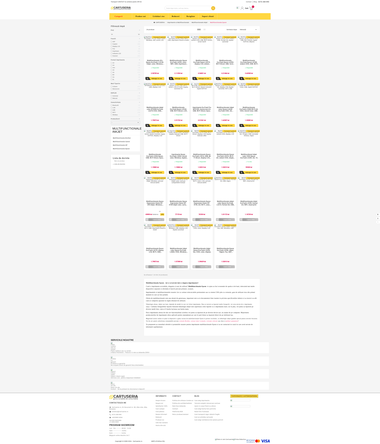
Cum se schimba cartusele (203, 417)
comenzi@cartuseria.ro (120, 411)
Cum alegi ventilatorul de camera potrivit (208, 420)
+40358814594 (117, 417)
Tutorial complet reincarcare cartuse (207, 403)
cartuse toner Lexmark (198, 321)
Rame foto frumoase (201, 411)
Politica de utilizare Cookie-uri (182, 400)
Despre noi (159, 403)
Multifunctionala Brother (122, 138)
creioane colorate (212, 321)
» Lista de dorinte (119, 164)
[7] (155, 211)
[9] (157, 211)
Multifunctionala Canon (121, 141)
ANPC (153, 441)
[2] (153, 70)
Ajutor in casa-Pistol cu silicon (205, 406)
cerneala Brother (184, 321)
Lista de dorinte (121, 158)
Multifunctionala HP (120, 145)
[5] (158, 70)
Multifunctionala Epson (121, 148)
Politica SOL (160, 441)
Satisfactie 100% (161, 406)
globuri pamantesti (232, 321)
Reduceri (159, 417)
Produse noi (160, 420)
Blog (255, 2)
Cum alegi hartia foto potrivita (205, 409)
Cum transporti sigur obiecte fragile (207, 414)
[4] (156, 70)
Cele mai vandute (162, 422)
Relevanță (248, 29)
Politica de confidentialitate (182, 403)
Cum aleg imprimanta (201, 400)
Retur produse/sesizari (180, 414)
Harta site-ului (161, 425)
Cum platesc (160, 411)
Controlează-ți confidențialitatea (244, 396)
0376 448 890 (117, 414)
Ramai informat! (161, 414)
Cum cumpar (160, 409)
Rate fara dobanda (179, 406)
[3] (154, 70)
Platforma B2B (177, 411)
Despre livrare (160, 400)
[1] (151, 70)
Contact (249, 2)
